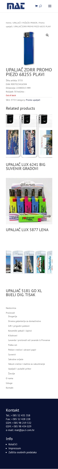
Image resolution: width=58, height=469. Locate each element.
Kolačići (13, 444)
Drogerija (12, 316)
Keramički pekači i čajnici (20, 330)
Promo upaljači (33, 100)
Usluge (9, 383)
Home (8, 22)
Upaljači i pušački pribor (19, 368)
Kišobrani (12, 335)
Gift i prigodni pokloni (19, 326)
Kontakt (9, 387)
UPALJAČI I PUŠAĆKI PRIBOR (25, 22)
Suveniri (12, 354)
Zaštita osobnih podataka (23, 452)
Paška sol (12, 345)
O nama (9, 378)
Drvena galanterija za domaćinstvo (24, 321)
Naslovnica (11, 308)
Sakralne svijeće (15, 359)
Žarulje (11, 373)
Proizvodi (10, 312)
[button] (47, 35)
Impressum (15, 448)
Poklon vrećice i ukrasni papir (22, 349)
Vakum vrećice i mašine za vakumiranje (26, 364)
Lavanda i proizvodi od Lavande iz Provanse (29, 340)
